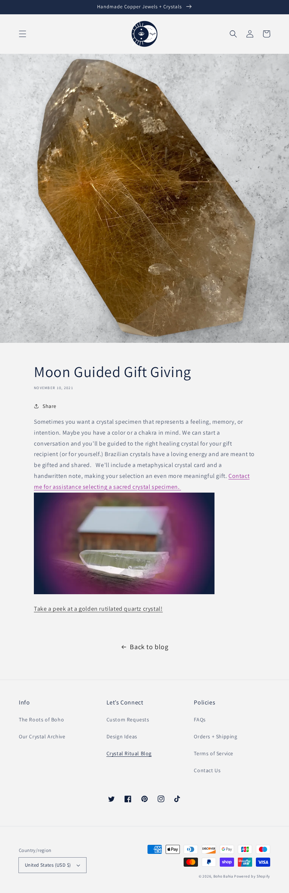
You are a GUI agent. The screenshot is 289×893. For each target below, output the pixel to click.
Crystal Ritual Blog (129, 753)
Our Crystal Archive (42, 736)
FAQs (199, 719)
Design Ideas (121, 736)
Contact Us (207, 770)
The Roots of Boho (41, 719)
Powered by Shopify (252, 876)
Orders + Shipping (215, 736)
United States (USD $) (48, 865)
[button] (22, 34)
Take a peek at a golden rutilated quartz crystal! (98, 609)
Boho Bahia (223, 876)
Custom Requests (127, 719)
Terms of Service (213, 753)
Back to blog (149, 646)
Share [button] (49, 406)
